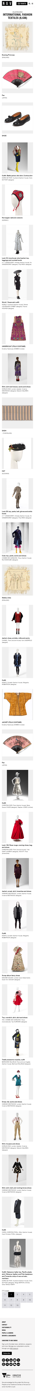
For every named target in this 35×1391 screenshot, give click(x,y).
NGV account (14, 1348)
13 (17, 1305)
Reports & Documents (9, 1335)
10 (30, 1300)
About (4, 1322)
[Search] (29, 3)
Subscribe (6, 1353)
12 (11, 1305)
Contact (4, 1325)
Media (4, 1330)
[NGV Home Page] (7, 3)
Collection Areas (18, 12)
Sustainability (6, 1327)
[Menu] (32, 3)
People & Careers (7, 1333)
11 (5, 1305)
